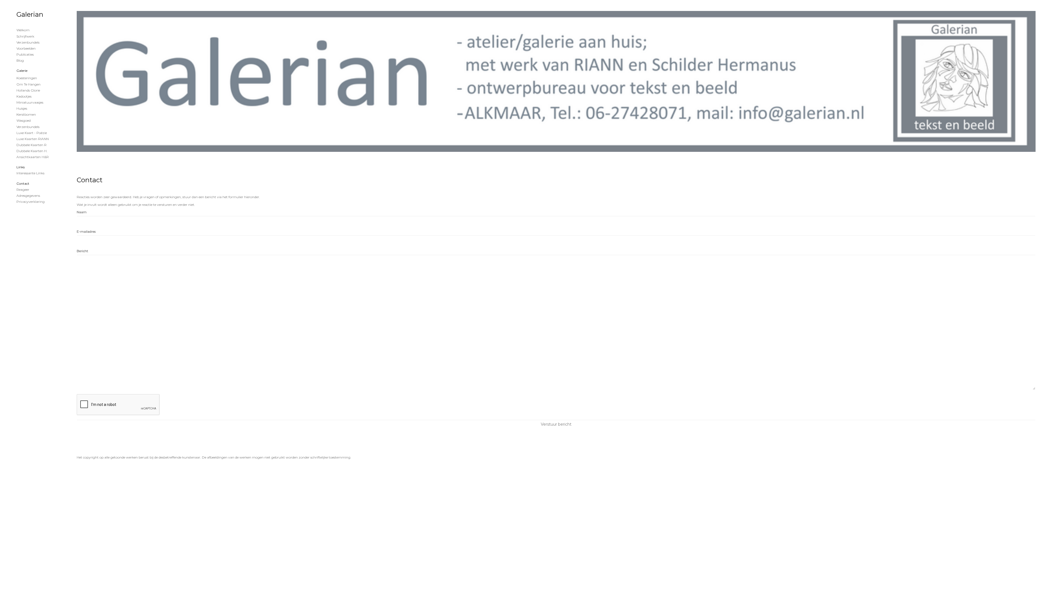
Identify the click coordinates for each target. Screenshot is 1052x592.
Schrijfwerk (25, 36)
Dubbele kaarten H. (31, 151)
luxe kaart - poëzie (31, 133)
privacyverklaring (30, 202)
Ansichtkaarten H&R (32, 157)
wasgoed (23, 120)
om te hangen (28, 84)
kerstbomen (26, 114)
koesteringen (26, 78)
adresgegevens (28, 195)
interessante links (30, 173)
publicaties (25, 54)
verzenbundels (27, 127)
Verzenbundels (27, 42)
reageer (22, 189)
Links (20, 167)
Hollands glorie (28, 90)
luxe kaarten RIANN (32, 139)
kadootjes (24, 96)
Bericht (82, 251)
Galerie (21, 71)
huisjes (21, 108)
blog (20, 60)
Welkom (23, 30)
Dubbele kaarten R (31, 145)
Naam (82, 212)
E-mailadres (86, 231)
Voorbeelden (26, 48)
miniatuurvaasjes (29, 102)
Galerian (29, 14)
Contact (22, 183)
